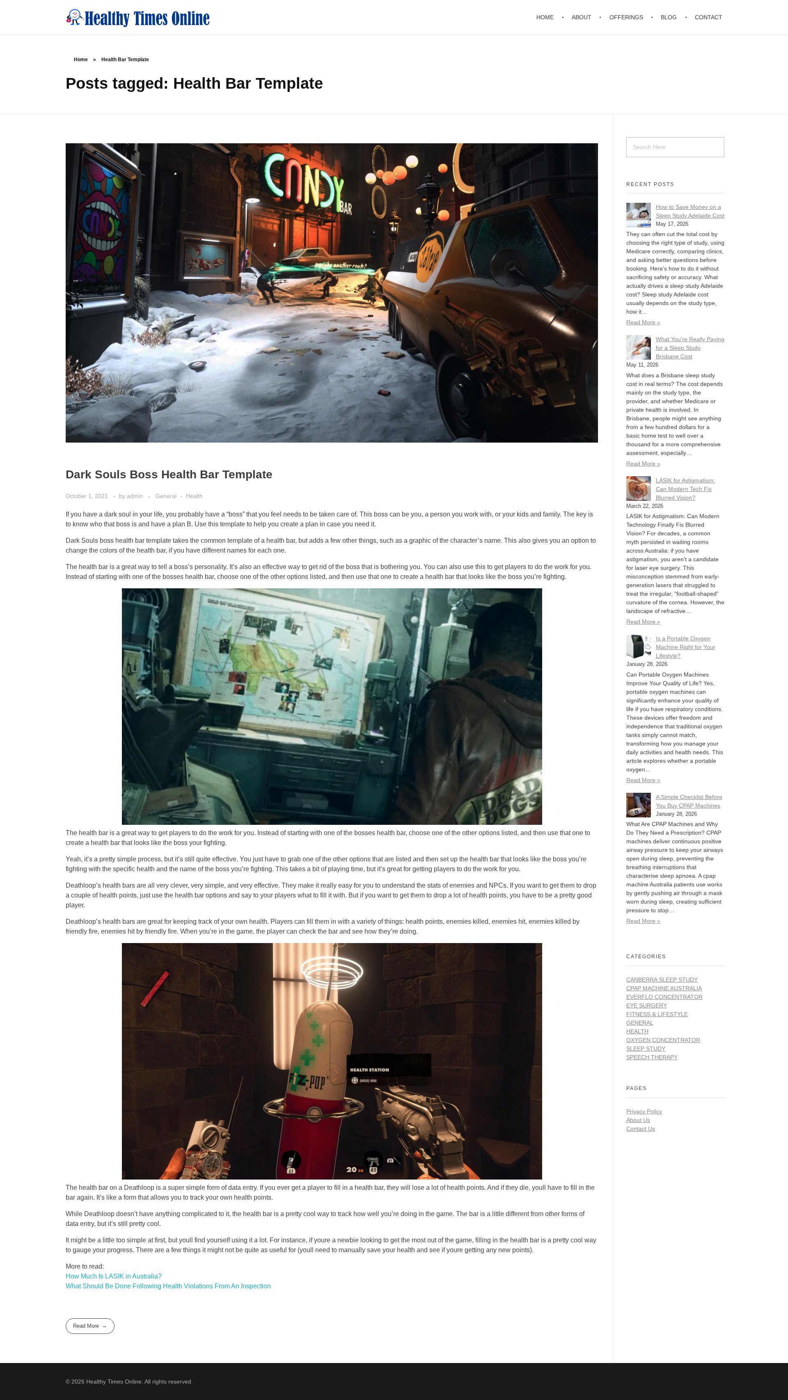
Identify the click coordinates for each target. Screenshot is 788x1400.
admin (135, 496)
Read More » (643, 322)
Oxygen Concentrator (663, 1040)
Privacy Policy (644, 1111)
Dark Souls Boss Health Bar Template (169, 474)
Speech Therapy (652, 1057)
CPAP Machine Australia (664, 988)
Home (81, 59)
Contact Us (640, 1128)
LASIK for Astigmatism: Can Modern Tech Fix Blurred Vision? (685, 489)
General (166, 496)
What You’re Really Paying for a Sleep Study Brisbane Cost (690, 348)
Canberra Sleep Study (662, 979)
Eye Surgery (646, 1005)
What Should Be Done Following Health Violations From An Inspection (168, 1286)
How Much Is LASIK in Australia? (114, 1276)
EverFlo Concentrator (664, 997)
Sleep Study (645, 1048)
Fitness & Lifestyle (657, 1014)
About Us (638, 1120)
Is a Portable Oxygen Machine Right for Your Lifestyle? (685, 647)
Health (194, 496)
